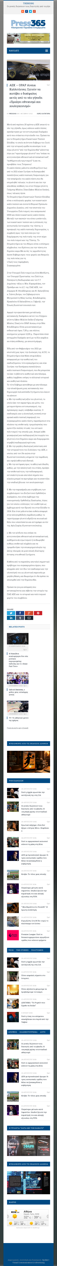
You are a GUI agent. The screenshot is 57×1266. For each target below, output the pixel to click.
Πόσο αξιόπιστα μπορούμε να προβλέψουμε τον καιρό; (34, 990)
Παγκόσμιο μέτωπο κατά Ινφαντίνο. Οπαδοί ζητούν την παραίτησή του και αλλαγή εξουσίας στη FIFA (34, 892)
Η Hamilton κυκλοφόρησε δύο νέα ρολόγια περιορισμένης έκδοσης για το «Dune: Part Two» (18, 659)
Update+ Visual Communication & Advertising (30, 1261)
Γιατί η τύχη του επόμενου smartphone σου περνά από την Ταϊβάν (34, 1019)
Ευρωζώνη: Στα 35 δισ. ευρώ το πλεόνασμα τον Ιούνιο (34, 922)
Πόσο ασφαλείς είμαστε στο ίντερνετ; (33, 977)
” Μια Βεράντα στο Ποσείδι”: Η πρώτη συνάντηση (34, 908)
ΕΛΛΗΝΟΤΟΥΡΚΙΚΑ (28, 1032)
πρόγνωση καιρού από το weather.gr (27, 1227)
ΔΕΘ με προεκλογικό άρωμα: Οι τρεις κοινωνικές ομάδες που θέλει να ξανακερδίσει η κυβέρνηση (34, 859)
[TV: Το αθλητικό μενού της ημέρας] (17, 708)
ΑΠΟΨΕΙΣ (12, 1032)
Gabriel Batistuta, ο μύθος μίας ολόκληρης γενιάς (18, 692)
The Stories (22, 950)
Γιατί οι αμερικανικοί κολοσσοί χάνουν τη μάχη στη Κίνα (34, 842)
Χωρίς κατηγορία (43, 113)
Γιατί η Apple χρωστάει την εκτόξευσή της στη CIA (33, 793)
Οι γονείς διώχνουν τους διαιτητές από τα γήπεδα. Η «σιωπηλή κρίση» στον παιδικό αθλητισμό (34, 810)
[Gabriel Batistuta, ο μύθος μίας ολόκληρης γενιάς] (17, 679)
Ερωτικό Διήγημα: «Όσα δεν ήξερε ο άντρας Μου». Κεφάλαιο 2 (35, 828)
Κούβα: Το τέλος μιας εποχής (33, 874)
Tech (11, 950)
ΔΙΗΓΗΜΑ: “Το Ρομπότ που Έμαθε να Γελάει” (33, 1004)
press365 (12, 113)
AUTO (42, 1032)
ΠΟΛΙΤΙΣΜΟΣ (37, 950)
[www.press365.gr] (28, 23)
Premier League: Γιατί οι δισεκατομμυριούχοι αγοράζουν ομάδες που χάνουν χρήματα (35, 937)
